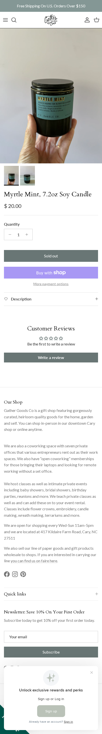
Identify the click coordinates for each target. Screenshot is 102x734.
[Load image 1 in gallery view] (51, 95)
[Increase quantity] (28, 234)
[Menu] (5, 20)
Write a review (51, 357)
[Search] (16, 20)
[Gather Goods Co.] (51, 20)
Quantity (12, 224)
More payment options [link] (51, 284)
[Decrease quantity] (8, 234)
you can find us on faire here (34, 560)
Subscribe (51, 652)
